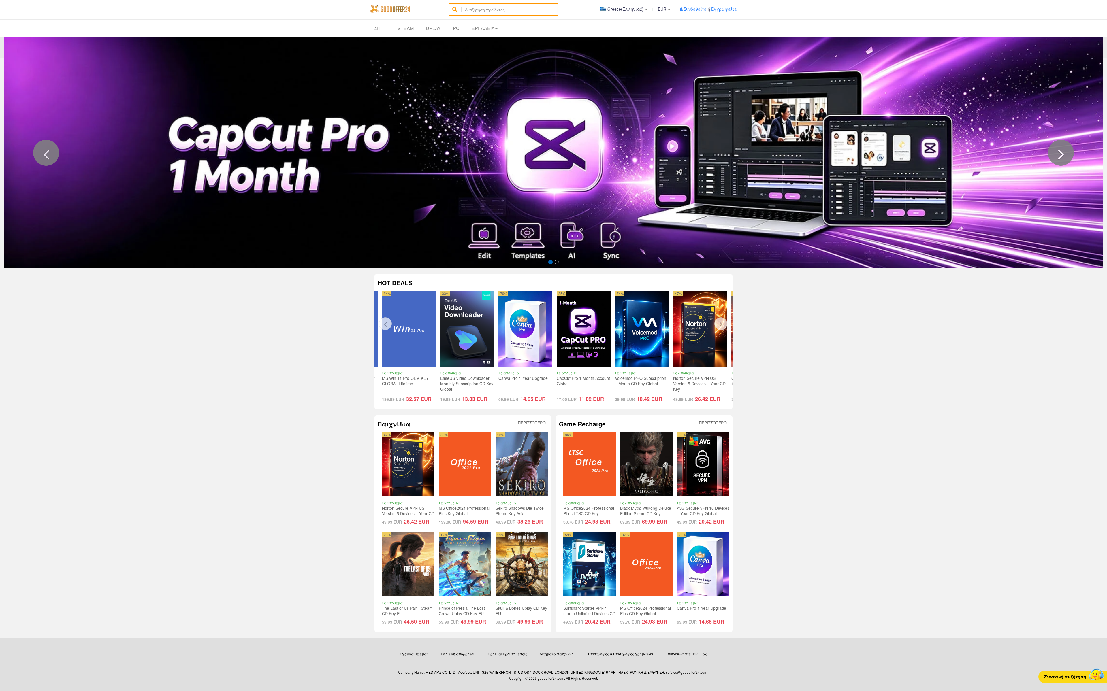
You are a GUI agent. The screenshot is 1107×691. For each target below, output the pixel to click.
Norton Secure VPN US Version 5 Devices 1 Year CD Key (678, 383)
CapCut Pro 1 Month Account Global (561, 380)
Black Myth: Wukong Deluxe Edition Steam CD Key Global (645, 513)
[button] (46, 153)
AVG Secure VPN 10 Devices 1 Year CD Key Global (703, 510)
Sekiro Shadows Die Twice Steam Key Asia (520, 510)
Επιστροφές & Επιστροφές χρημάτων (620, 653)
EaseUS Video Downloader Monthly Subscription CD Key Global (445, 383)
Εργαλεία (483, 28)
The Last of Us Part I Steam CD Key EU (407, 610)
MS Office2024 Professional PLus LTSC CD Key (588, 510)
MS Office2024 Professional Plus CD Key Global (645, 610)
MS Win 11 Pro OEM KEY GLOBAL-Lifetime (383, 380)
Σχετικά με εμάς (414, 653)
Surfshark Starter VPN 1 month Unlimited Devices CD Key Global (589, 613)
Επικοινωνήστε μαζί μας (686, 653)
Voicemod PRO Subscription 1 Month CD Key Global (619, 380)
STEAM (406, 28)
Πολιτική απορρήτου (458, 653)
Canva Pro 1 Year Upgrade (501, 378)
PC (456, 28)
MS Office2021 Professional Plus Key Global (464, 510)
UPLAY (433, 28)
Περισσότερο (532, 423)
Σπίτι (379, 28)
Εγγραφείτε (724, 9)
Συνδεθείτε (695, 9)
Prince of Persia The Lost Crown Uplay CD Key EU (462, 610)
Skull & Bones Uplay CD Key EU (521, 610)
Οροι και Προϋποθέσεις (507, 653)
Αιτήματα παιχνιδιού (558, 653)
